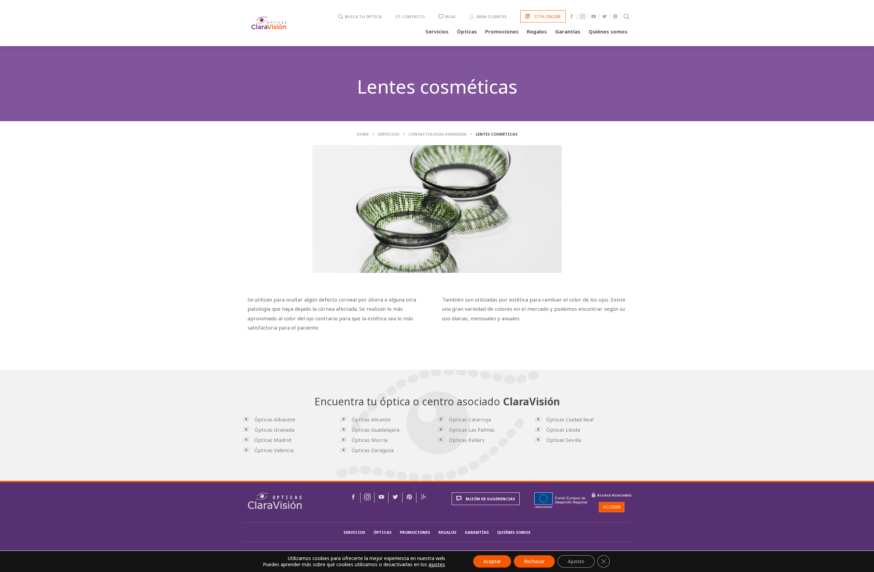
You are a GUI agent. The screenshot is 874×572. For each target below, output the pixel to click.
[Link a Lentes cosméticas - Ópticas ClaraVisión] (353, 497)
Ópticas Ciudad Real (569, 419)
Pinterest (615, 16)
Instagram (583, 16)
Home (363, 134)
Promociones (502, 31)
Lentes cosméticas (497, 134)
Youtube (593, 16)
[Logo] (268, 23)
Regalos (537, 31)
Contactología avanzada (437, 134)
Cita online (547, 16)
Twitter (604, 16)
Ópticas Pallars (466, 439)
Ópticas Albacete (274, 419)
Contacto (413, 16)
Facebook (572, 16)
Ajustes (576, 561)
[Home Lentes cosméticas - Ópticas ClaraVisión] (275, 500)
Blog (450, 16)
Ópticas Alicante (371, 419)
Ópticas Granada (274, 429)
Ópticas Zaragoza (373, 450)
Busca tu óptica (363, 16)
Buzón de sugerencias (490, 498)
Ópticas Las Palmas (472, 429)
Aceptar (492, 561)
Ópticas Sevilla (563, 439)
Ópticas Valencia (274, 450)
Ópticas (467, 31)
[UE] (560, 500)
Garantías (567, 31)
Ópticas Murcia (369, 439)
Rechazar (534, 561)
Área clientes (491, 16)
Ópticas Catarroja (470, 419)
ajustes (436, 564)
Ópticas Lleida (563, 429)
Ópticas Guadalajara (375, 429)
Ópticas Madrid (272, 439)
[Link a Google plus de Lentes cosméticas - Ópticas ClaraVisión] (423, 497)
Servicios (437, 31)
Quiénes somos (608, 31)
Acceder (612, 507)
